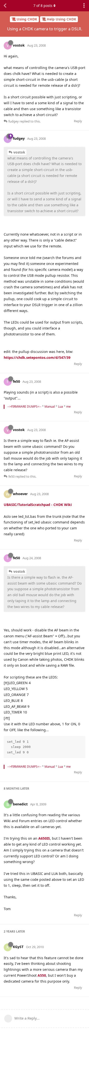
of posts (42, 5)
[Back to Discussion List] (5, 5)
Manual (49, 406)
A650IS (44, 838)
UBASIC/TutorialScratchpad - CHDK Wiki (38, 504)
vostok (19, 152)
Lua (60, 406)
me (68, 406)
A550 (42, 975)
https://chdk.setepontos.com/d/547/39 (37, 357)
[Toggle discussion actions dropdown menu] (84, 5)
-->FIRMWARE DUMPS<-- (24, 406)
